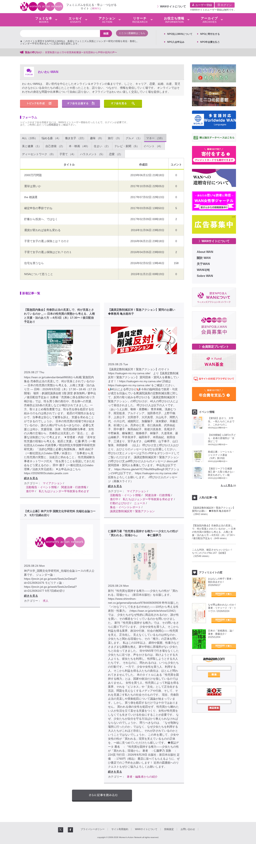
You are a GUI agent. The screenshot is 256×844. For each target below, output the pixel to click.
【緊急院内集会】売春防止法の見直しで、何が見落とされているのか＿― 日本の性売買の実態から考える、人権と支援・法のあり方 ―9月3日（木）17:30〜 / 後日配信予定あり (59, 315)
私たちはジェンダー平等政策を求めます (64, 491)
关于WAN (203, 263)
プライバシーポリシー (93, 829)
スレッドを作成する (39, 104)
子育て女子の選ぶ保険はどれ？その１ (48, 252)
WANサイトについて (173, 6)
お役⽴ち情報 (174, 20)
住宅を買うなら (34, 263)
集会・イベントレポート (125, 507)
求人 (45, 600)
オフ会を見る (123, 104)
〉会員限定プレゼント (214, 346)
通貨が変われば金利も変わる (42, 230)
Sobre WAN (205, 275)
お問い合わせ (188, 829)
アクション (107, 20)
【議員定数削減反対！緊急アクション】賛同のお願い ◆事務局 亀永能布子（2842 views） (213, 511)
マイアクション (52, 483)
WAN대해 (203, 269)
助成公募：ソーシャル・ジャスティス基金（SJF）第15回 (221, 455)
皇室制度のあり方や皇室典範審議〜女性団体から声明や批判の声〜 (82, 52)
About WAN (205, 251)
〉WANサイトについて (214, 241)
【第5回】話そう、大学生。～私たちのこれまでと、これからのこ (221, 421)
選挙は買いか (32, 186)
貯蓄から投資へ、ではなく (41, 219)
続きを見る (31, 478)
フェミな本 (43, 20)
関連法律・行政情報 (73, 487)
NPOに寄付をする (210, 34)
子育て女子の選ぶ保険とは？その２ (46, 241)
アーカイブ (209, 20)
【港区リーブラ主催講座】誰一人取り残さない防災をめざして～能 (221, 471)
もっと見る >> (228, 485)
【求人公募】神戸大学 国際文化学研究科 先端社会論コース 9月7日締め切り (60, 513)
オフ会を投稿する (81, 104)
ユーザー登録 (203, 5)
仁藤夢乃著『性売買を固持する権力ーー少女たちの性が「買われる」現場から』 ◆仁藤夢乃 (143, 533)
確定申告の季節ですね (38, 208)
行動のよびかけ (120, 503)
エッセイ (75, 20)
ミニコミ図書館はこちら (132, 33)
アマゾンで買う (223, 594)
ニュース (139, 503)
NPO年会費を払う (210, 42)
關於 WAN (204, 257)
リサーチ (140, 20)
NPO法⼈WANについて (179, 34)
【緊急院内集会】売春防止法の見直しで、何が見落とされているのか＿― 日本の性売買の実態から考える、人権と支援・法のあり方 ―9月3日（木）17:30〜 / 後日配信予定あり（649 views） (214, 532)
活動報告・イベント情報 (41, 487)
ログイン (226, 5)
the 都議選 (30, 197)
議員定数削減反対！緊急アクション (132, 511)
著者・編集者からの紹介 (142, 776)
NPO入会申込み (175, 42)
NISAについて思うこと (38, 274)
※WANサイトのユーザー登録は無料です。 (213, 9)
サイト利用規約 (119, 829)
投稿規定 (53, 125)
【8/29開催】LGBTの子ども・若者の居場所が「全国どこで (222, 438)
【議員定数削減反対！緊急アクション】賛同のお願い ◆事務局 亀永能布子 (143, 311)
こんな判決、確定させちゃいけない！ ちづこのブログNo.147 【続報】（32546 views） (213, 553)
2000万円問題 (33, 175)
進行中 (30, 491)
